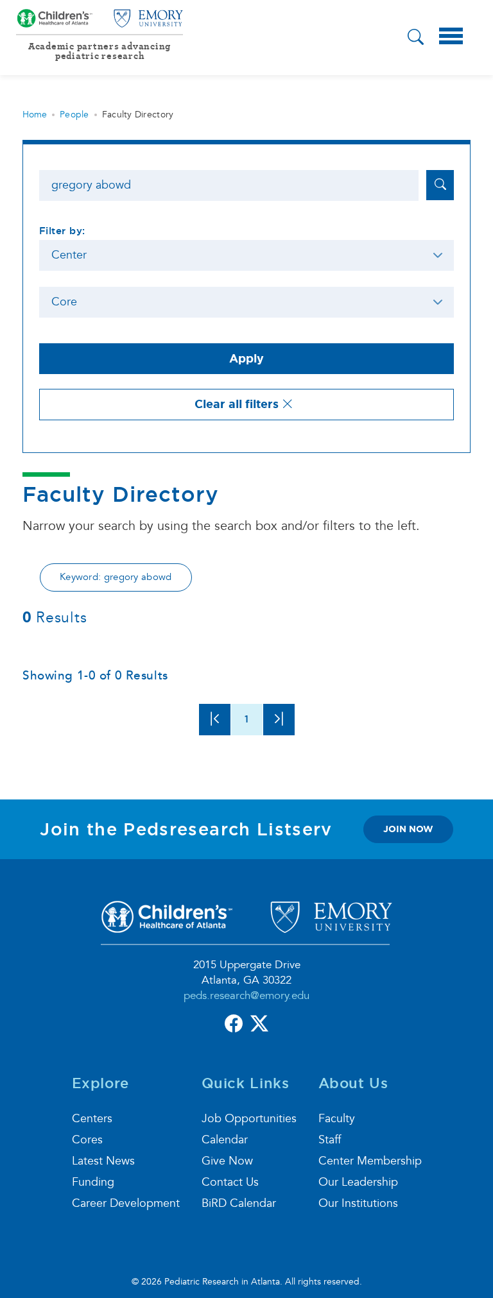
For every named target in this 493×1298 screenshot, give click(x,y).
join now (408, 829)
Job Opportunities (249, 1118)
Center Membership (370, 1161)
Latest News (103, 1161)
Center (69, 255)
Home (34, 114)
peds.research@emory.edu (246, 995)
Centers (92, 1118)
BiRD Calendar (239, 1203)
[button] (416, 38)
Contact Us (230, 1182)
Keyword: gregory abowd (116, 577)
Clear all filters (238, 404)
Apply (246, 358)
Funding (93, 1182)
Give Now (227, 1161)
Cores (87, 1139)
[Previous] (214, 719)
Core (64, 302)
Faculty (336, 1118)
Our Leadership (358, 1182)
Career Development (126, 1203)
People (74, 114)
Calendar (225, 1139)
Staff (329, 1139)
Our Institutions (358, 1203)
